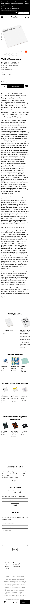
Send (15, 549)
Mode (5, 65)
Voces (22, 398)
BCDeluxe (13, 368)
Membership (16, 563)
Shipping (7, 563)
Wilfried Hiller (25, 331)
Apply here (15, 481)
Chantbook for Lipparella (14, 399)
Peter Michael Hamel (25, 330)
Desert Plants (6, 331)
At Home (3, 368)
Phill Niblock (4, 431)
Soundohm (15, 17)
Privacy (7, 566)
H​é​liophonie (24, 432)
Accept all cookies (23, 13)
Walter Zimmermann (11, 59)
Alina (22, 368)
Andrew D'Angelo (15, 366)
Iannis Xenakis (14, 431)
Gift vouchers (16, 566)
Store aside (16, 564)
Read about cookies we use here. (9, 10)
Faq (6, 564)
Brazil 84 (3, 432)
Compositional (8, 69)
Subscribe (15, 505)
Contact (7, 568)
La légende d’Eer (15, 432)
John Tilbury (4, 366)
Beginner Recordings (13, 65)
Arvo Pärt (23, 366)
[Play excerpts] (2, 54)
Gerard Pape (24, 431)
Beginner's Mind (5, 398)
